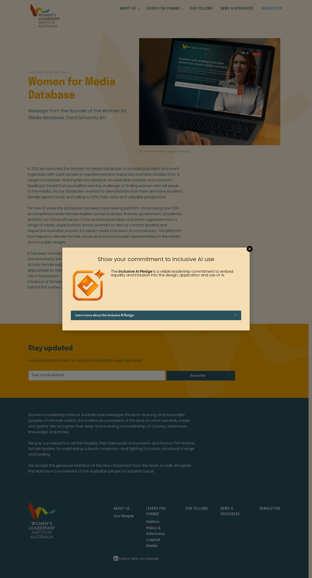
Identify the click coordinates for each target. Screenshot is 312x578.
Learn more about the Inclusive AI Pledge (104, 315)
